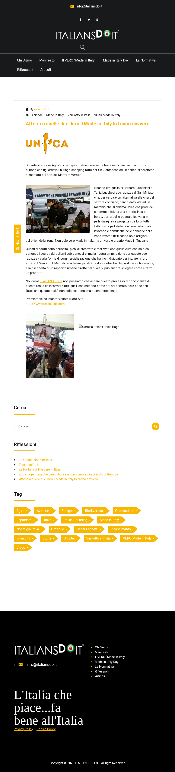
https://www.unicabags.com (45, 304)
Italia (47, 520)
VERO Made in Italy (107, 115)
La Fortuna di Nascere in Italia (40, 469)
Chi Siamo (24, 60)
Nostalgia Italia (27, 529)
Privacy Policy (23, 729)
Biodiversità (94, 511)
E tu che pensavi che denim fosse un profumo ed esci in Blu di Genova (68, 474)
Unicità (69, 538)
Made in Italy (55, 115)
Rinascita (23, 538)
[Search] (155, 426)
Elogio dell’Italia (29, 465)
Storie (46, 538)
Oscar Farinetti (87, 529)
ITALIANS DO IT (51, 281)
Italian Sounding (75, 520)
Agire (20, 511)
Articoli (45, 70)
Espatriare (24, 520)
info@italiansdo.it (89, 6)
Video (20, 547)
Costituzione (124, 511)
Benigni (67, 511)
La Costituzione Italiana (35, 460)
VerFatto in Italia (78, 115)
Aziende (37, 115)
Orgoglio (57, 529)
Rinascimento (121, 529)
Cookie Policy (45, 729)
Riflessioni (25, 70)
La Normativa (146, 60)
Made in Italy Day (116, 60)
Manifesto (47, 60)
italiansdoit (41, 109)
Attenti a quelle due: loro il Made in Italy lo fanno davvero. (88, 123)
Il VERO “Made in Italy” (79, 60)
